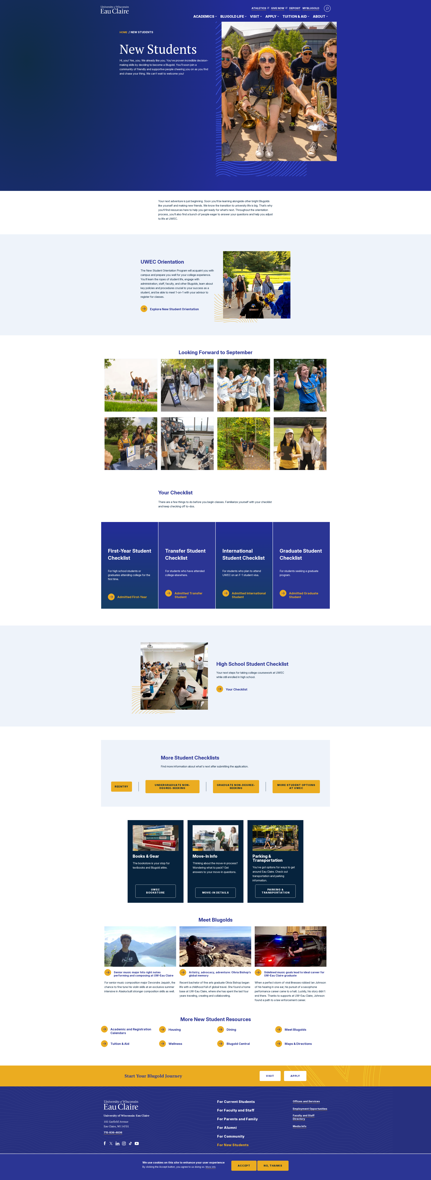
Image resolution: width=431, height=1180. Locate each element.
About (319, 16)
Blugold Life (232, 16)
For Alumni (227, 1128)
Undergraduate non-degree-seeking (172, 786)
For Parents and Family (237, 1119)
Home (123, 32)
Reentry (121, 786)
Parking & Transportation (276, 891)
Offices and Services (306, 1101)
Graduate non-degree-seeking (236, 786)
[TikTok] (130, 1143)
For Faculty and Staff (235, 1110)
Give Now (277, 8)
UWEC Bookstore (155, 891)
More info (211, 1167)
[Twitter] (111, 1143)
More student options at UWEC (296, 786)
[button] (327, 8)
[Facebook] (105, 1143)
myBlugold (311, 8)
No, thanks (273, 1165)
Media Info (299, 1126)
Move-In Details (215, 892)
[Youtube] (137, 1143)
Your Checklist (236, 689)
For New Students (233, 1145)
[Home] (114, 10)
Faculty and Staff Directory (303, 1117)
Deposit (295, 8)
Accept (244, 1165)
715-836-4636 (113, 1132)
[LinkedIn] (117, 1143)
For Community (231, 1136)
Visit (254, 16)
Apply (270, 16)
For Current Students (236, 1102)
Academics (203, 16)
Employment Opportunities (310, 1108)
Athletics (259, 8)
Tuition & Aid (295, 16)
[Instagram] (124, 1143)
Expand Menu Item (216, 16)
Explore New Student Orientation (174, 309)
